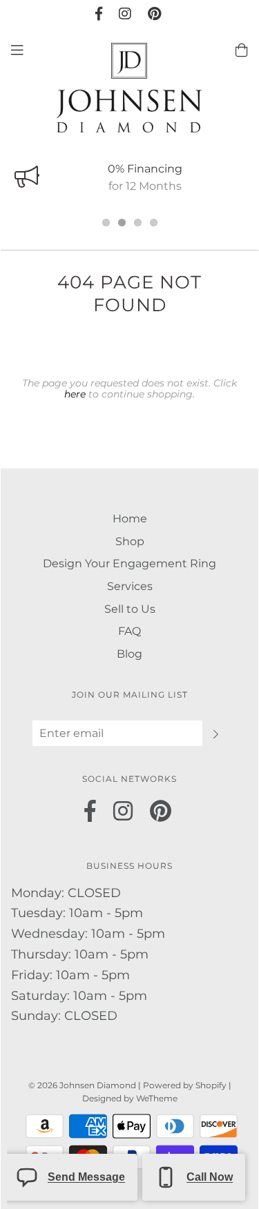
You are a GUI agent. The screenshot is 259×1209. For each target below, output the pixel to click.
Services (130, 586)
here (75, 394)
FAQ (129, 631)
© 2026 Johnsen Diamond (83, 1085)
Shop (129, 541)
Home (130, 518)
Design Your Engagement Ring (129, 563)
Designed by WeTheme (130, 1098)
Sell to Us (129, 609)
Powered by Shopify (185, 1085)
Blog (129, 653)
